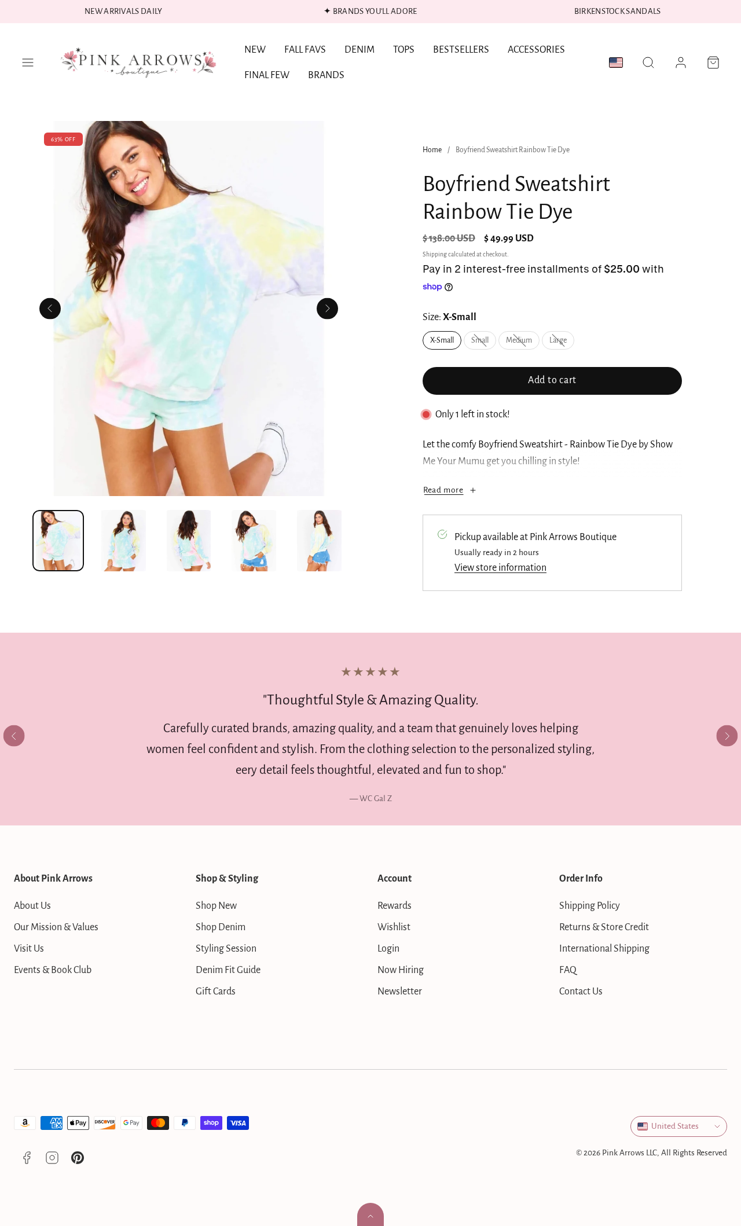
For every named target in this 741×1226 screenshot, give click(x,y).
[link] (681, 62)
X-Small (442, 340)
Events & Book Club (52, 970)
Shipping (435, 254)
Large (561, 343)
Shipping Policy (589, 906)
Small (483, 343)
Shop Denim (220, 927)
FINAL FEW (266, 75)
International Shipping (604, 949)
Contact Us (581, 991)
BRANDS (326, 75)
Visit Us (29, 949)
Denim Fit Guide (228, 970)
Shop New (216, 906)
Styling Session (226, 949)
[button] (28, 62)
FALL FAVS (305, 50)
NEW (255, 50)
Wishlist (393, 927)
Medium (523, 343)
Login (388, 949)
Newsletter (399, 991)
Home (432, 150)
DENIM (359, 50)
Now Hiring (400, 970)
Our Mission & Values (56, 927)
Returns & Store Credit (604, 927)
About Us (32, 906)
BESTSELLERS (461, 50)
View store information (500, 568)
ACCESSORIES (536, 50)
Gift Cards (216, 991)
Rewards (394, 906)
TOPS (403, 50)
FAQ (568, 970)
